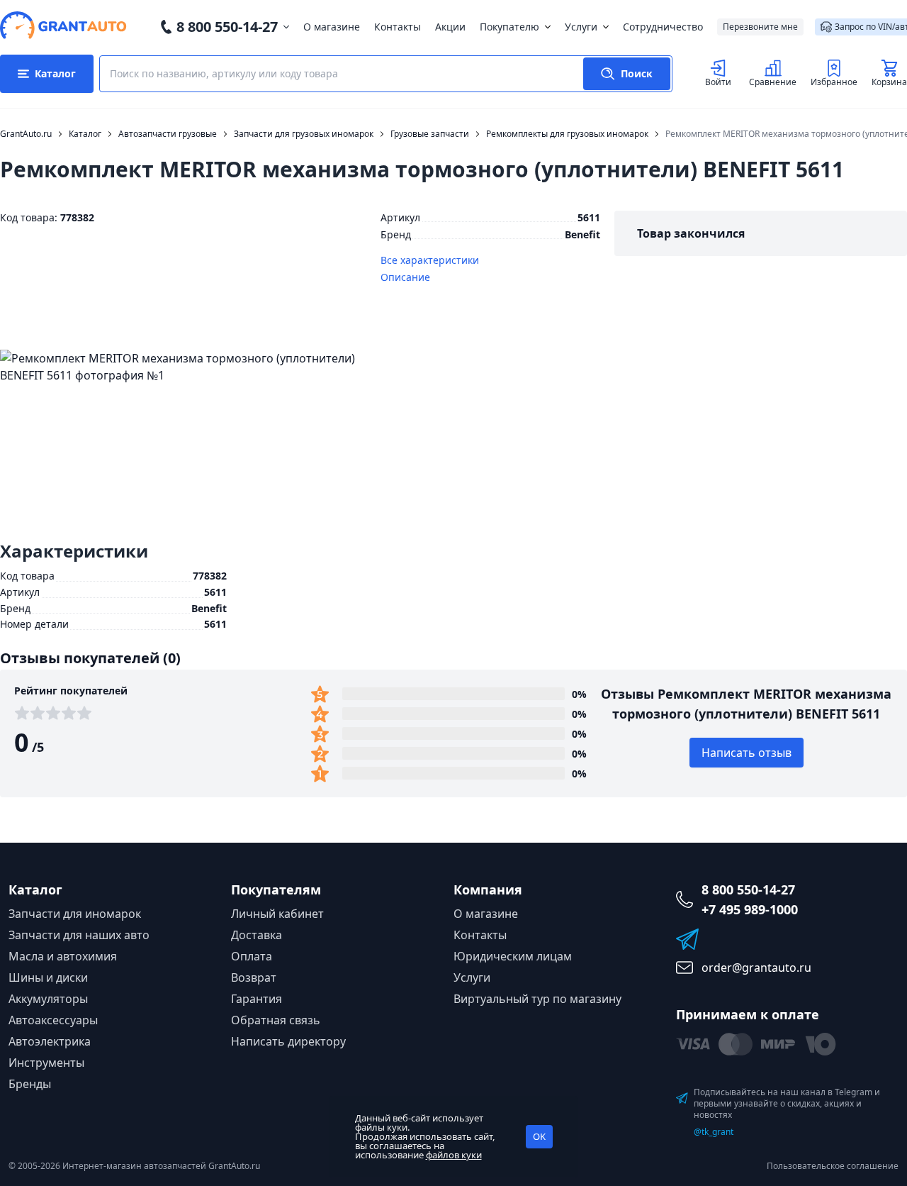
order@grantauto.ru (756, 967)
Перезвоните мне (760, 27)
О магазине (331, 26)
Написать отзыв (746, 752)
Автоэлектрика (50, 1041)
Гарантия (256, 999)
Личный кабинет (277, 913)
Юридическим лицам (513, 956)
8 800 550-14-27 (227, 26)
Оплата (251, 956)
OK (539, 1136)
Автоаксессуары (53, 1020)
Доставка (256, 935)
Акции (450, 26)
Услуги (581, 26)
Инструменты (46, 1062)
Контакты (397, 26)
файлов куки (454, 1154)
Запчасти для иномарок (75, 913)
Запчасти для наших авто (79, 935)
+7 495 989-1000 (750, 909)
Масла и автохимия (63, 956)
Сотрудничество (663, 26)
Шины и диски (48, 977)
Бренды (30, 1084)
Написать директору (288, 1041)
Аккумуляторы (48, 999)
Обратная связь (275, 1020)
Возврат (253, 977)
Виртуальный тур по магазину (537, 999)
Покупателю (509, 26)
